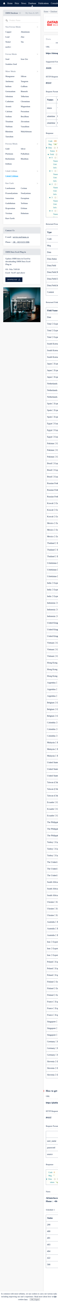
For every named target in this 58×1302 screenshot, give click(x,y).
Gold (7, 149)
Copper (8, 32)
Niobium (9, 127)
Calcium (8, 112)
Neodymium (26, 193)
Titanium (9, 122)
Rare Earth (10, 218)
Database (32, 3)
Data (48, 39)
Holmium (25, 213)
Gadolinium (10, 203)
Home (10, 3)
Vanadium (25, 127)
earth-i (8, 47)
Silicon (23, 76)
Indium (8, 86)
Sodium (8, 117)
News (23, 3)
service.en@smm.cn (21, 237)
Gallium (24, 86)
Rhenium (9, 132)
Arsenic (8, 107)
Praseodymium (11, 193)
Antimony (9, 81)
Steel (7, 59)
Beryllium (25, 117)
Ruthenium (10, 159)
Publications (43, 3)
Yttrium (8, 213)
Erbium (24, 208)
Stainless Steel (11, 64)
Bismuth (24, 91)
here (26, 1299)
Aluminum (25, 32)
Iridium (8, 164)
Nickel (8, 42)
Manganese (9, 76)
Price (17, 3)
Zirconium (25, 122)
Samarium (9, 198)
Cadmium (9, 101)
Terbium (24, 203)
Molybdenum (26, 132)
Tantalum (9, 137)
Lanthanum (10, 188)
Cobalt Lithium (11, 176)
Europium (25, 198)
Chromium (25, 101)
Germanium (10, 91)
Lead (7, 37)
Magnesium (25, 107)
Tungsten (24, 81)
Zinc (22, 37)
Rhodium (24, 159)
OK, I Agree (35, 1300)
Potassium (25, 112)
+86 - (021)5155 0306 (20, 242)
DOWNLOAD (12, 280)
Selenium (9, 96)
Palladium (25, 154)
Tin (22, 42)
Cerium (24, 188)
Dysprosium (10, 208)
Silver (23, 149)
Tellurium (25, 96)
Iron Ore (24, 59)
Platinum (9, 154)
